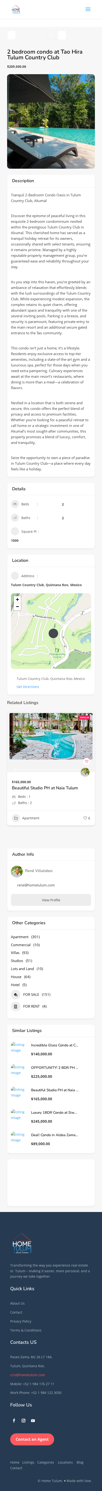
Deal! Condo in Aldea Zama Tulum (55, 1135)
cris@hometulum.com (27, 1375)
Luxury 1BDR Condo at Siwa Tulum (46, 788)
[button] (13, 741)
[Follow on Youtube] (33, 1420)
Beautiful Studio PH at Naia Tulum (55, 1090)
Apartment (30, 824)
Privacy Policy (20, 1321)
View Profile (51, 900)
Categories (45, 1462)
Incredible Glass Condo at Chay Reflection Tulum (55, 1045)
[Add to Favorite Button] (86, 761)
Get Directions (28, 686)
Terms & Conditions (26, 1330)
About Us (17, 1303)
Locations (65, 1462)
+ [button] (17, 599)
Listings (28, 1462)
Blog (80, 1462)
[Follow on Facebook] (14, 1420)
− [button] (17, 607)
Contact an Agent (32, 1439)
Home (14, 1462)
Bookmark (51, 35)
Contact (16, 1312)
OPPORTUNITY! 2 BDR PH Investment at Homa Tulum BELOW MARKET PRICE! (55, 1068)
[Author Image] (85, 772)
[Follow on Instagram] (23, 1420)
